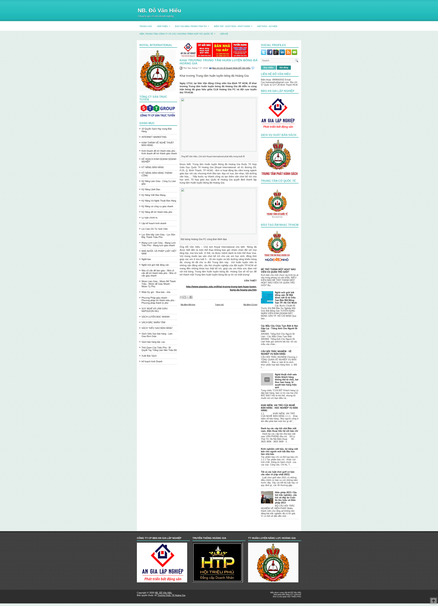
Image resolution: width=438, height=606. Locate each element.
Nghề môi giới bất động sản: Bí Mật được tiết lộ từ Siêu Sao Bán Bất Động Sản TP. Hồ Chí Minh (286, 297)
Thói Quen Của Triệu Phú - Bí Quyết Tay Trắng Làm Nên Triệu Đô (159, 348)
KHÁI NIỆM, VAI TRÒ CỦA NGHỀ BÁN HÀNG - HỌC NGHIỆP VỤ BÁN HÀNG (279, 408)
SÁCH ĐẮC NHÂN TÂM (153, 322)
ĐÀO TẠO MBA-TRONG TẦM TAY (192, 26)
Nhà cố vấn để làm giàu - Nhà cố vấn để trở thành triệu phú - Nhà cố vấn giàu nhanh (158, 273)
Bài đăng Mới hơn (188, 305)
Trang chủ (219, 305)
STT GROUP (295, 595)
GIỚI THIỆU (163, 26)
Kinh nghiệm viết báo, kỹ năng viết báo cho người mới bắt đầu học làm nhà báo (279, 451)
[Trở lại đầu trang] (433, 601)
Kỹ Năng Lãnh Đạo (150, 189)
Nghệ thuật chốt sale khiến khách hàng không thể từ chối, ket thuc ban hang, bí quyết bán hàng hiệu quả (286, 381)
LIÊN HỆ (224, 34)
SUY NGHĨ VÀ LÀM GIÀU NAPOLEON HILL (154, 309)
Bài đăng (284, 67)
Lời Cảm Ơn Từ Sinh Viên (154, 229)
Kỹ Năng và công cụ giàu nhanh (157, 206)
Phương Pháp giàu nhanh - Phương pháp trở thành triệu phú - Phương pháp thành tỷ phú (158, 300)
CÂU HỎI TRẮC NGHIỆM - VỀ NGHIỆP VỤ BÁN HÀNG (276, 352)
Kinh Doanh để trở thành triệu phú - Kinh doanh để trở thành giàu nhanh (159, 152)
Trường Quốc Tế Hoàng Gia (171, 595)
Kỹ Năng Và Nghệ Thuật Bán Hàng (158, 200)
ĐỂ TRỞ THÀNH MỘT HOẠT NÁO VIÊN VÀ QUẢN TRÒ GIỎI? (278, 270)
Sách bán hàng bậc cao (153, 342)
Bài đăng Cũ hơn (250, 305)
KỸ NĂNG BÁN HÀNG (152, 167)
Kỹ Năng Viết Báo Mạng (153, 195)
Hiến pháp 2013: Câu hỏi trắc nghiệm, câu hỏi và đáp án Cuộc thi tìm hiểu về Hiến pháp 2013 (286, 497)
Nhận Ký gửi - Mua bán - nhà (155, 292)
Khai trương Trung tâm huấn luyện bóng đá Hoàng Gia (219, 62)
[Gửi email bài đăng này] (181, 297)
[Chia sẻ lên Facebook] (191, 297)
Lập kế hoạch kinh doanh (153, 223)
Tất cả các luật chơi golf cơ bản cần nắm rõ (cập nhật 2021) (277, 473)
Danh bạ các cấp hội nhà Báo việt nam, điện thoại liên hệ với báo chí (279, 429)
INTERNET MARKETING (154, 137)
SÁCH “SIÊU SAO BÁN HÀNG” (157, 328)
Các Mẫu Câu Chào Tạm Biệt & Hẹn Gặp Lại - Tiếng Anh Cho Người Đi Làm (279, 328)
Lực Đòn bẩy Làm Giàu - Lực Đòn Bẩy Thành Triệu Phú (158, 235)
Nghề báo (146, 259)
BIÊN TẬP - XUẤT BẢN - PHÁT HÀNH (233, 26)
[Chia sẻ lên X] (187, 297)
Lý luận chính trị (149, 217)
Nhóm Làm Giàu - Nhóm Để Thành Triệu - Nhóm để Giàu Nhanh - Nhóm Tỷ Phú (158, 284)
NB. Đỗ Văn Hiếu (159, 10)
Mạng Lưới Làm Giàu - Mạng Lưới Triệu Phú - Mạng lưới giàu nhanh (158, 244)
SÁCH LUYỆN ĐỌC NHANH (155, 316)
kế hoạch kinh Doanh (151, 361)
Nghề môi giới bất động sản (155, 265)
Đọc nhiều (268, 67)
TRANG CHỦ (145, 26)
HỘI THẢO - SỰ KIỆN (267, 26)
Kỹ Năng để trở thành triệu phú (156, 212)
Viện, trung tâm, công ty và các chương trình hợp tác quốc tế (177, 33)
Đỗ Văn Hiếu (296, 592)
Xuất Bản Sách (149, 356)
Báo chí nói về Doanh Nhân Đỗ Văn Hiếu (231, 68)
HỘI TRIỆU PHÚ (294, 597)
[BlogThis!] (184, 297)
